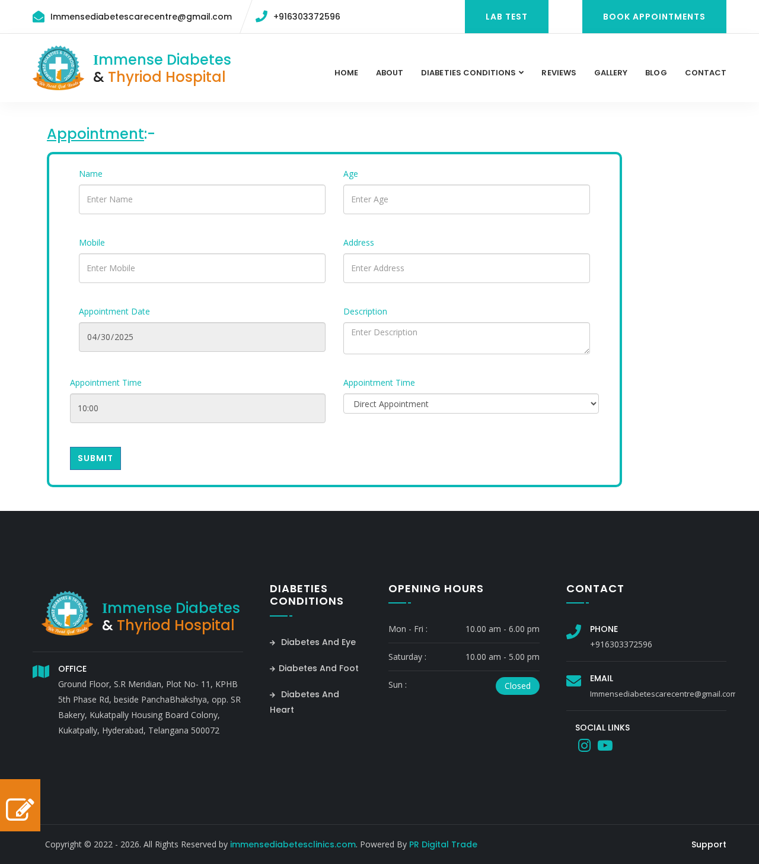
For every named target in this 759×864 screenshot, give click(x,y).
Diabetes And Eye (317, 642)
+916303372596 (306, 17)
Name (91, 173)
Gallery (610, 72)
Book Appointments (654, 17)
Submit (95, 458)
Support (708, 844)
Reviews (558, 72)
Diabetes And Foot (319, 668)
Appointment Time (106, 382)
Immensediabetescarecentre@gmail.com (141, 17)
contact (705, 72)
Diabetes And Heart (304, 702)
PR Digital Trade (443, 844)
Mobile (92, 242)
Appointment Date (114, 311)
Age (350, 173)
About (389, 72)
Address (358, 242)
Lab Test (507, 17)
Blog (655, 72)
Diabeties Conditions (468, 72)
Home (346, 72)
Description (365, 311)
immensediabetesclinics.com (293, 844)
